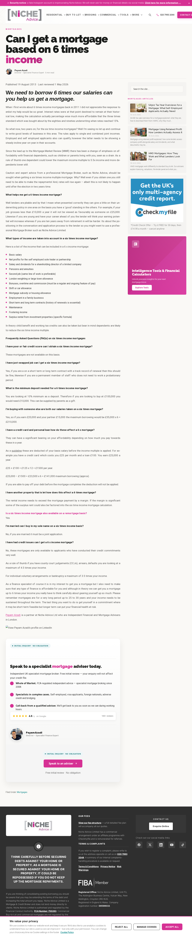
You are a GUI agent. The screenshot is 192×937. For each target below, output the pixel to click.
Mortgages (22, 792)
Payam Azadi (13, 614)
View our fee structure (89, 822)
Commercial (110, 15)
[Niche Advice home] (38, 825)
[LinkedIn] (161, 845)
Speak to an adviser (61, 763)
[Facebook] (139, 845)
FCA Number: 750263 (45, 911)
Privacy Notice (107, 866)
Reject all (121, 926)
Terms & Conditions (88, 866)
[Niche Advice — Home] (24, 15)
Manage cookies (146, 926)
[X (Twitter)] (150, 845)
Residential (56, 15)
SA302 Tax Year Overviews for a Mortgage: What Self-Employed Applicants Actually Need (165, 108)
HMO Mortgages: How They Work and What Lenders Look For (164, 156)
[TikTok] (182, 845)
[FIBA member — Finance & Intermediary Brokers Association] (103, 882)
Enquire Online (161, 826)
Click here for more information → (163, 3)
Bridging (92, 15)
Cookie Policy (67, 932)
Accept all (172, 926)
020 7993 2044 (165, 15)
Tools (126, 15)
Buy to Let (75, 15)
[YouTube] (171, 845)
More (137, 15)
